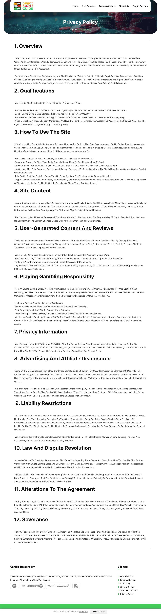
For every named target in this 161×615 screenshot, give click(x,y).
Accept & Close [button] (98, 612)
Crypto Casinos (140, 6)
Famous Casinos (107, 6)
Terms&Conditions (128, 590)
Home (75, 6)
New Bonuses (88, 6)
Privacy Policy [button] (83, 612)
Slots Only (124, 6)
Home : (73, 29)
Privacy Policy (127, 594)
